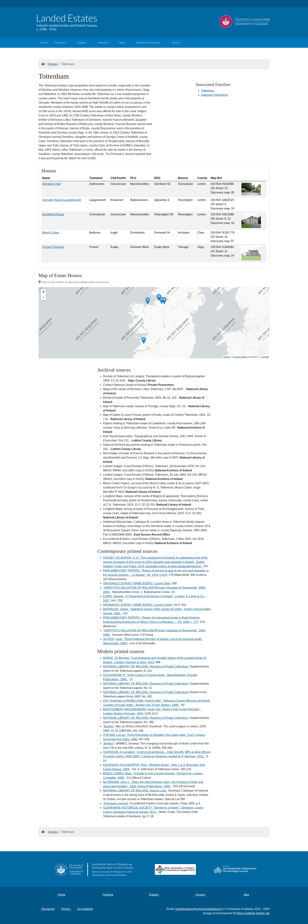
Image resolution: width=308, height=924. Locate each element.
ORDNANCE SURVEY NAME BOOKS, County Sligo (136, 583)
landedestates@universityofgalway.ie (198, 908)
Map (122, 42)
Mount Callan (50, 232)
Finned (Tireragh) (53, 247)
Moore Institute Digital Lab (253, 913)
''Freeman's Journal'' (116, 803)
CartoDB (265, 356)
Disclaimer (48, 908)
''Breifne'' (108, 726)
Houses (103, 42)
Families (60, 42)
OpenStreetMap (240, 356)
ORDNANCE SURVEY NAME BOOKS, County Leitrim (137, 604)
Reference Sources (148, 42)
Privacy (66, 908)
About (175, 42)
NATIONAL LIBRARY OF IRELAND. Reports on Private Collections (145, 666)
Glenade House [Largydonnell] (61, 199)
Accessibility (85, 908)
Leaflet (227, 356)
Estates (81, 42)
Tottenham (207, 90)
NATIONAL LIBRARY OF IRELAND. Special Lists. (135, 790)
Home (44, 42)
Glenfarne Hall (51, 183)
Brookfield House (53, 214)
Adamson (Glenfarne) (214, 94)
